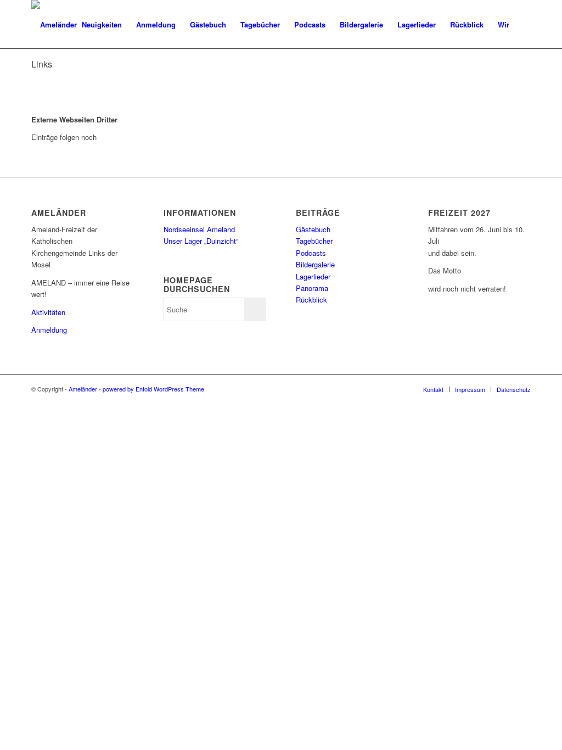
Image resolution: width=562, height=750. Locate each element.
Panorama (312, 288)
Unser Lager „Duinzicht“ (201, 241)
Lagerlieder (313, 276)
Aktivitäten (48, 312)
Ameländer (83, 388)
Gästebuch (313, 229)
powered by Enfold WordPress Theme (153, 388)
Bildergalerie (315, 264)
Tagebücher (314, 241)
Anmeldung (49, 329)
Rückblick (311, 299)
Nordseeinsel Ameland (199, 229)
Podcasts (311, 253)
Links (41, 64)
